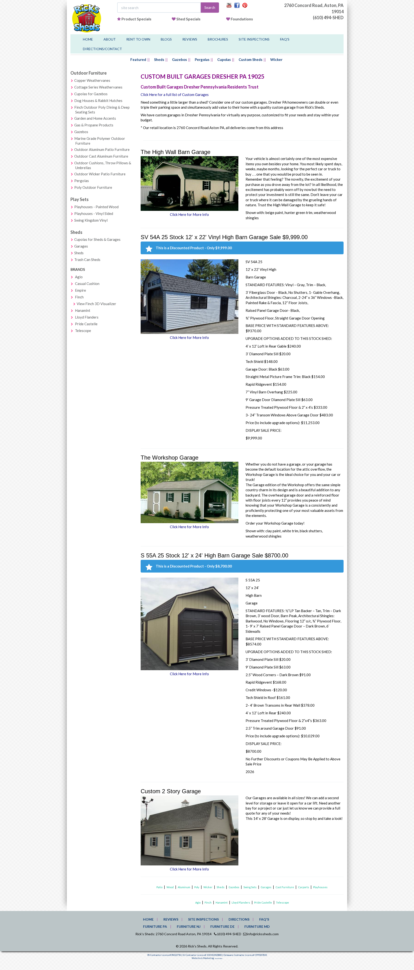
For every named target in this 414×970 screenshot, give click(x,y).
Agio (79, 277)
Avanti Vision (218, 958)
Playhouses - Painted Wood (96, 207)
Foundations (242, 19)
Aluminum (184, 887)
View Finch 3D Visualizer (96, 304)
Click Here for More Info (189, 214)
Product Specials (136, 19)
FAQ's (284, 39)
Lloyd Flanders (86, 317)
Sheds (159, 59)
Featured (138, 59)
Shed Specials (188, 19)
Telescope (83, 330)
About (110, 39)
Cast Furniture (285, 887)
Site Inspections (254, 39)
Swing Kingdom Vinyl (91, 220)
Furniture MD (257, 926)
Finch (79, 297)
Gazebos (179, 59)
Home (88, 39)
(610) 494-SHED (328, 17)
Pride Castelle (86, 324)
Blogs (166, 39)
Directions (239, 919)
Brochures (218, 39)
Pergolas (202, 59)
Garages (81, 246)
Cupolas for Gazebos (91, 94)
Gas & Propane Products (93, 125)
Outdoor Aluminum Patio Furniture (102, 149)
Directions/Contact (102, 49)
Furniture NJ (189, 926)
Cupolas (224, 59)
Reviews (189, 39)
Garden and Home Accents (95, 118)
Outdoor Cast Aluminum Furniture (101, 156)
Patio (159, 887)
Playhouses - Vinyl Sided (93, 213)
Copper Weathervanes (92, 80)
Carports (303, 887)
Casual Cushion (87, 283)
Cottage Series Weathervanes (98, 87)
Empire (80, 290)
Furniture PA (155, 926)
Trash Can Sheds (87, 259)
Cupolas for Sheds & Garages (97, 239)
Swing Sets (250, 887)
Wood (170, 887)
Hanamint (82, 310)
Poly (196, 887)
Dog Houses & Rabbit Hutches (98, 100)
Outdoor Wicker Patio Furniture (100, 174)
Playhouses (320, 887)
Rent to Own (138, 39)
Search (209, 7)
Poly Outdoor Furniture (93, 187)
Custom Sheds (250, 59)
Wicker (276, 59)
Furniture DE (222, 926)
